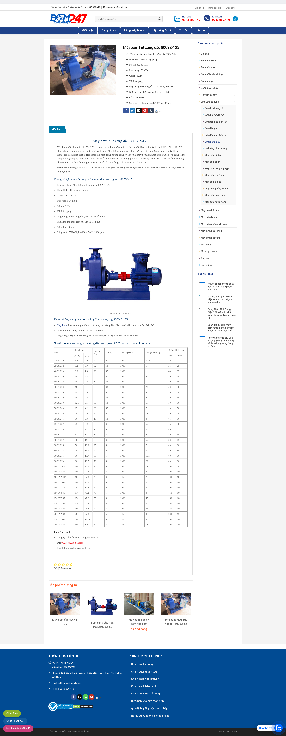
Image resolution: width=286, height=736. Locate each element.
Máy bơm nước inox (211, 231)
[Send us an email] (79, 697)
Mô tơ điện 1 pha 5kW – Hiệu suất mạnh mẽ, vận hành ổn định (220, 299)
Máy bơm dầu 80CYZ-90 (65, 621)
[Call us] (85, 697)
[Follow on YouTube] (91, 697)
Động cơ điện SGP (210, 88)
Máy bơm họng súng (215, 195)
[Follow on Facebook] (73, 697)
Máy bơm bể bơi (213, 155)
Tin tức (183, 30)
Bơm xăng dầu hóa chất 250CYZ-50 (102, 624)
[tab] (57, 129)
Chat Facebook (15, 720)
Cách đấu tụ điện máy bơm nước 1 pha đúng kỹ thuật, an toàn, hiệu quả (221, 328)
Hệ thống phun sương (216, 148)
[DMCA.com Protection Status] (83, 706)
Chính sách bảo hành (144, 686)
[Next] (192, 617)
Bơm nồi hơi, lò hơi (214, 115)
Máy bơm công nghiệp (217, 168)
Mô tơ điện (206, 244)
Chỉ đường (231, 8)
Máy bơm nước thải (211, 237)
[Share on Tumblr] (151, 110)
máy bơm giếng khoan (217, 188)
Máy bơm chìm (212, 161)
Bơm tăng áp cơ (213, 128)
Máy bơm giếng (213, 181)
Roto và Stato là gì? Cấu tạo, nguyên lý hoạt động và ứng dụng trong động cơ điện (221, 341)
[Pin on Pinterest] (145, 110)
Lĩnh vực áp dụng (210, 101)
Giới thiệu (199, 8)
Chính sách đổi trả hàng (145, 693)
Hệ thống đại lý (162, 30)
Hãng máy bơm (133, 30)
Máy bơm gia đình (214, 175)
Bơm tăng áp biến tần (216, 121)
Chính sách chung (142, 664)
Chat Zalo (12, 713)
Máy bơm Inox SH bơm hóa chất (139, 621)
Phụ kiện (205, 258)
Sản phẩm (108, 30)
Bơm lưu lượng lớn (214, 108)
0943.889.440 (93, 7)
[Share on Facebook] (126, 110)
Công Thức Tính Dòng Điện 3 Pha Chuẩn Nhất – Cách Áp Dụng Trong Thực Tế (222, 313)
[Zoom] (53, 92)
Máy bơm (62, 325)
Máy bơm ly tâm (209, 217)
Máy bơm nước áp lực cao (214, 224)
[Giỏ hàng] (235, 19)
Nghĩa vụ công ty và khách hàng (150, 715)
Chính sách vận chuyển (145, 678)
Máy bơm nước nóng (216, 202)
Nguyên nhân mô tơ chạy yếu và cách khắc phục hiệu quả (221, 286)
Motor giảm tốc (209, 251)
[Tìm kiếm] (159, 19)
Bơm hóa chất (208, 67)
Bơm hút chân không (212, 74)
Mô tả (56, 129)
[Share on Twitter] (132, 110)
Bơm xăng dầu (212, 141)
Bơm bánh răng (209, 60)
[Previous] (48, 617)
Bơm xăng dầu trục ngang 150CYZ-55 (176, 621)
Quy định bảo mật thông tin (147, 701)
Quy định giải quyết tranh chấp (149, 708)
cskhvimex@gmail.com (117, 7)
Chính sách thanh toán (144, 671)
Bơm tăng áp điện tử (215, 135)
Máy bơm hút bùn (210, 210)
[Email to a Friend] (138, 110)
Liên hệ (200, 30)
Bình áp (205, 53)
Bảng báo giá (214, 8)
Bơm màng (207, 81)
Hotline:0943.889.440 (18, 728)
